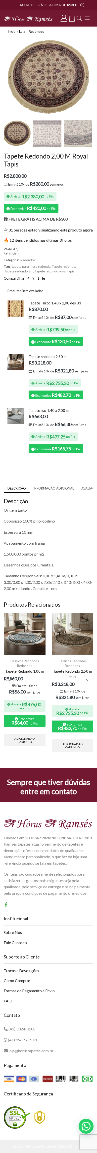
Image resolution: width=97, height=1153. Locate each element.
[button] (10, 78)
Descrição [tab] (16, 488)
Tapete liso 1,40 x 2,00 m (49, 410)
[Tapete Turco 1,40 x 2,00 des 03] (15, 308)
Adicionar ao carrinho (24, 740)
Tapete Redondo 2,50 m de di (72, 674)
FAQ (8, 1000)
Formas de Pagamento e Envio (29, 990)
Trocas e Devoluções (21, 970)
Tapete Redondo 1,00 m (24, 671)
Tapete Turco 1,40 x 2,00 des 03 (55, 303)
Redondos (36, 31)
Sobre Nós (13, 932)
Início (11, 31)
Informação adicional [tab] (53, 488)
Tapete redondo (63, 266)
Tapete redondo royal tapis (54, 271)
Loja (22, 31)
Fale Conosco (15, 942)
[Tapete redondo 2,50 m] (15, 362)
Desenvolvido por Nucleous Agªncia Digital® (48, 1146)
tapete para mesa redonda (31, 266)
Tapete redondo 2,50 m (47, 356)
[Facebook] (6, 904)
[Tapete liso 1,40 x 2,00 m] (15, 416)
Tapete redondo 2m (18, 271)
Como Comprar (17, 980)
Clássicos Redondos (24, 661)
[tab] (17, 488)
